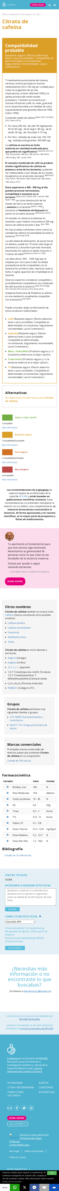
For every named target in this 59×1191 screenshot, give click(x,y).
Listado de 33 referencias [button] (17, 855)
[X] (25, 1187)
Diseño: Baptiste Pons (17, 1169)
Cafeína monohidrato (19, 627)
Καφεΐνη (12, 658)
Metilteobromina (17, 637)
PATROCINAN (15, 1082)
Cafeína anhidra (16, 623)
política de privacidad (11, 1181)
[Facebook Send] (34, 1187)
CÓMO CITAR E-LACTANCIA (16, 1094)
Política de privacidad (33, 1151)
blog (9, 1107)
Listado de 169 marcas (19, 760)
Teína (11, 641)
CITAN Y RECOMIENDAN (21, 1087)
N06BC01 (13, 688)
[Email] (44, 1187)
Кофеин (12, 662)
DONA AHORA (38, 5)
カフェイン (13, 667)
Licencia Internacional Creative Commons (24, 1070)
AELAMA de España (29, 1019)
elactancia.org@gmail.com (37, 991)
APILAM (23, 496)
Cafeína (9, 615)
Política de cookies (17, 1157)
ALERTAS (44, 1082)
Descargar (14, 948)
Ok (52, 1173)
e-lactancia (13, 1058)
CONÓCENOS (46, 1087)
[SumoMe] (54, 1187)
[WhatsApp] (15, 1187)
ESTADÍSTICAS (47, 1092)
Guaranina (13, 632)
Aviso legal (14, 1151)
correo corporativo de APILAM (37, 1028)
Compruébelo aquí (19, 1144)
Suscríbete (19, 1123)
